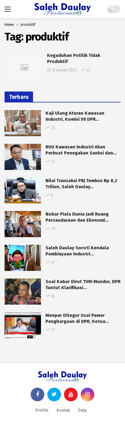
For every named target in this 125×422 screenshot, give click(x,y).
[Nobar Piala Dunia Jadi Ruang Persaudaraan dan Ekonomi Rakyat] (23, 224)
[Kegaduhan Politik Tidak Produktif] (23, 65)
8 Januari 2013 (64, 70)
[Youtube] (71, 394)
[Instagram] (87, 394)
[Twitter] (54, 394)
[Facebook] (37, 394)
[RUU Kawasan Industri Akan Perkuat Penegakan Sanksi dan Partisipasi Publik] (23, 157)
